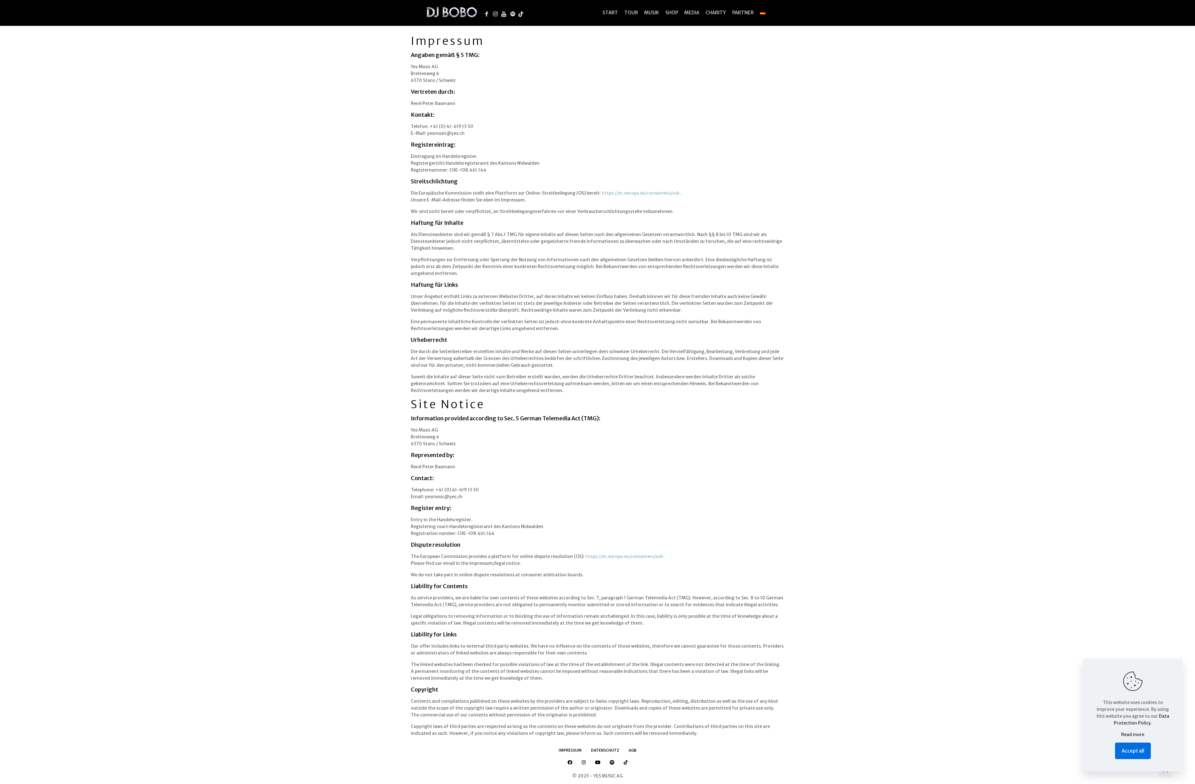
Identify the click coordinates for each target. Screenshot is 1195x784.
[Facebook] (488, 13)
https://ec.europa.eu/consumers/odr (641, 193)
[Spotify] (514, 13)
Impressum (570, 750)
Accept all (1133, 751)
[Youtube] (505, 13)
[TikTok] (522, 13)
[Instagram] (496, 13)
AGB (632, 750)
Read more (1132, 734)
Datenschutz (605, 750)
